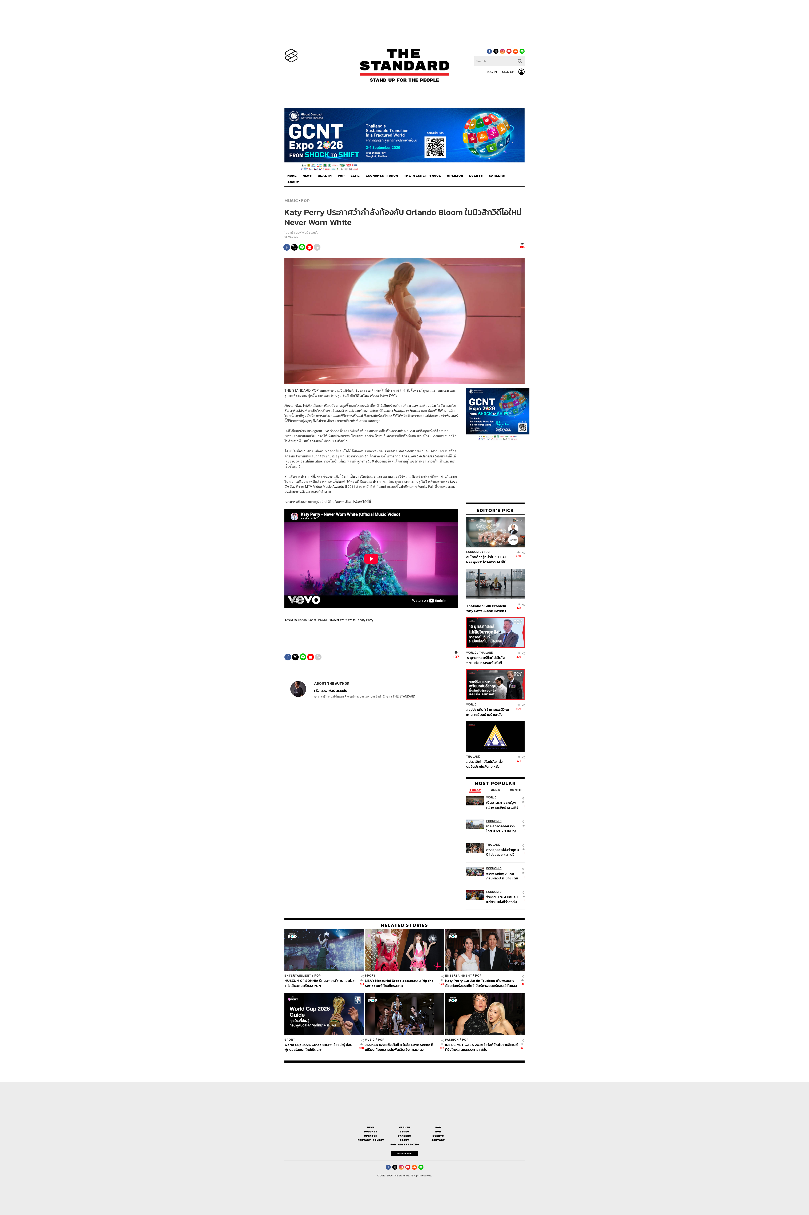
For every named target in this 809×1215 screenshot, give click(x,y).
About (404, 1140)
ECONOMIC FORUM (382, 175)
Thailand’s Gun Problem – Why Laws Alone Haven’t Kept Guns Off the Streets (487, 608)
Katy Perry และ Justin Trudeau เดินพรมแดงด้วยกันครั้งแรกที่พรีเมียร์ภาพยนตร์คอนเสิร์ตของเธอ (481, 983)
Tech (487, 552)
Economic (473, 552)
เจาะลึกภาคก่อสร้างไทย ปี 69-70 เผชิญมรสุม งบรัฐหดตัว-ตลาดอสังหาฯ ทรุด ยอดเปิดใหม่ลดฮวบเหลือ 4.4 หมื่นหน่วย (501, 828)
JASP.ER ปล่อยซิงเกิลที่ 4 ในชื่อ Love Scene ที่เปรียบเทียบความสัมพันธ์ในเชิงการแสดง (399, 1047)
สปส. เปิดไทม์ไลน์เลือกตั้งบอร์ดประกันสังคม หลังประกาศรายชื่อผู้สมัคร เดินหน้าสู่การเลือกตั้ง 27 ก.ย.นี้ (485, 764)
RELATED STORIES (404, 925)
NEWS (307, 175)
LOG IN (492, 72)
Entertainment (297, 975)
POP (341, 175)
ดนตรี (323, 620)
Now (438, 1131)
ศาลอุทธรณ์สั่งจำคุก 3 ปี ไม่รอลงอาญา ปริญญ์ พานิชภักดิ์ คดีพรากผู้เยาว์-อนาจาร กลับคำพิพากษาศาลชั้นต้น (502, 852)
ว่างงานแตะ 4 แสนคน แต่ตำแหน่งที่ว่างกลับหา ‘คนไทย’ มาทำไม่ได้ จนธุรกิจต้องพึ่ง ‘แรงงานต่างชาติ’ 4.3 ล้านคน (502, 899)
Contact (438, 1140)
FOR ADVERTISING (404, 1144)
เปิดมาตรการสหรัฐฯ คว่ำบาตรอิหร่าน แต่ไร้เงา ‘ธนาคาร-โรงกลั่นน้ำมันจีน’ (502, 805)
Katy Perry (366, 620)
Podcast (370, 1131)
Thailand (486, 652)
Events (438, 1136)
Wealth (404, 1127)
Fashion (452, 1039)
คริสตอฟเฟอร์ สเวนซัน (304, 232)
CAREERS (497, 175)
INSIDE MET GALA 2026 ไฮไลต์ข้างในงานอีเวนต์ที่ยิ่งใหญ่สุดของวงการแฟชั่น (481, 1047)
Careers (404, 1136)
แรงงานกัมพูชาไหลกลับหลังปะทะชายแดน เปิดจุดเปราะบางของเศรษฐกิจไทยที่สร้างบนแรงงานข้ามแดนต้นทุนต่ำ (502, 875)
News (371, 1127)
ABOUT (293, 182)
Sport (370, 975)
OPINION (455, 175)
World (471, 652)
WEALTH (325, 175)
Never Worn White (343, 620)
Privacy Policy (371, 1140)
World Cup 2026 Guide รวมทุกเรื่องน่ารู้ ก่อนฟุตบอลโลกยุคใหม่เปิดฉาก (318, 1047)
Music (291, 201)
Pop (438, 1127)
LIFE (355, 175)
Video (404, 1131)
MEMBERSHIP (404, 1153)
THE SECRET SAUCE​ (422, 175)
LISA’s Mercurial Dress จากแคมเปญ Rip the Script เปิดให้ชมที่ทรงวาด (399, 983)
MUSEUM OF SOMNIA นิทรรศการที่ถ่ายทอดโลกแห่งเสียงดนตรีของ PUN (319, 983)
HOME (292, 175)
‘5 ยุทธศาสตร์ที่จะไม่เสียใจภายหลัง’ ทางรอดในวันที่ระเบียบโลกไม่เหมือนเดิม (485, 660)
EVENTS (476, 175)
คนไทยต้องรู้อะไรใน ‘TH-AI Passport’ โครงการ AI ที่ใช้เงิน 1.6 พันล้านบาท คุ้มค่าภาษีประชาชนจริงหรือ (487, 559)
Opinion (370, 1136)
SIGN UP (508, 72)
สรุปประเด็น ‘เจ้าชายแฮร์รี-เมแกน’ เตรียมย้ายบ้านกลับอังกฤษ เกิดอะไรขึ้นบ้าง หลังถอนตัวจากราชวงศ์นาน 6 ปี (487, 712)
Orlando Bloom (306, 620)
